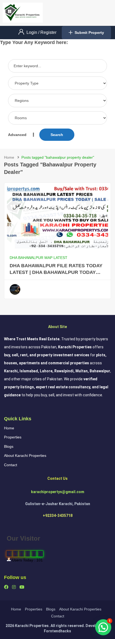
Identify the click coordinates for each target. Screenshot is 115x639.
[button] (103, 627)
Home (9, 157)
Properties (12, 437)
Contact (10, 465)
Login (32, 32)
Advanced (18, 135)
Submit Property (89, 32)
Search (57, 135)
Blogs (8, 446)
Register (48, 32)
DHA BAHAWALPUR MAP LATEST (38, 257)
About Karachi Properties (25, 455)
